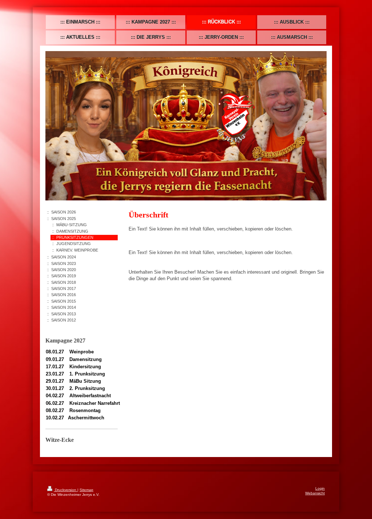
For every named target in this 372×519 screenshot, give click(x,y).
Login (320, 488)
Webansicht (315, 493)
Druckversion (65, 490)
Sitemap (86, 490)
